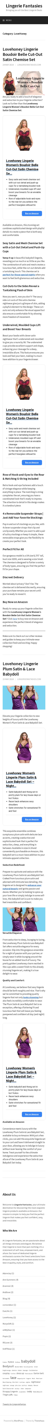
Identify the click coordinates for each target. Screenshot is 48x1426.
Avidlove (6, 1292)
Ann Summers (9, 1279)
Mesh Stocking (7, 1382)
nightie (28, 1382)
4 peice (5, 1362)
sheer (22, 1388)
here (15, 618)
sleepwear (28, 1388)
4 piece (11, 1361)
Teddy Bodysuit (37, 1392)
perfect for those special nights (19, 274)
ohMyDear (7, 1330)
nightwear (36, 1382)
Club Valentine (33, 1370)
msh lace (22, 1382)
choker (20, 1370)
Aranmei (6, 1286)
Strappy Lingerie (10, 1391)
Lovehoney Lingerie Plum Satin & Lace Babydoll (20, 669)
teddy (29, 1391)
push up (24, 1385)
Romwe (36, 1385)
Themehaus (39, 1420)
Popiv (5, 1336)
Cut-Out (13, 1373)
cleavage (25, 1370)
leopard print (21, 1378)
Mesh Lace (39, 1378)
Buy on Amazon (32, 213)
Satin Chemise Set (8, 1388)
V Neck (16, 1395)
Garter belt (39, 1373)
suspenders (22, 1392)
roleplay (30, 1385)
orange (12, 1385)
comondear (8, 1304)
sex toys (17, 1388)
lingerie (28, 1378)
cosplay (6, 1373)
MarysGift (7, 1323)
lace (13, 1377)
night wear (6, 1385)
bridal (36, 1367)
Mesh (33, 1378)
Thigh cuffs (8, 1394)
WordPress (18, 1420)
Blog (5, 1298)
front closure (29, 1373)
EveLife (6, 1311)
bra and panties (28, 1367)
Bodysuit (8, 1366)
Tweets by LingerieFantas (14, 1404)
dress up (20, 1373)
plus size (18, 1385)
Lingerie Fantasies (24, 6)
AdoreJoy (7, 1273)
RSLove (6, 1342)
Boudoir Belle (19, 1367)
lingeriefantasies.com (29, 64)
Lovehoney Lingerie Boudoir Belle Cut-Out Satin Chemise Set (22, 54)
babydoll (28, 1361)
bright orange (7, 1370)
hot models (6, 1378)
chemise (14, 1370)
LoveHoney (8, 1317)
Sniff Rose (7, 1348)
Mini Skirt (15, 1382)
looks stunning (31, 997)
